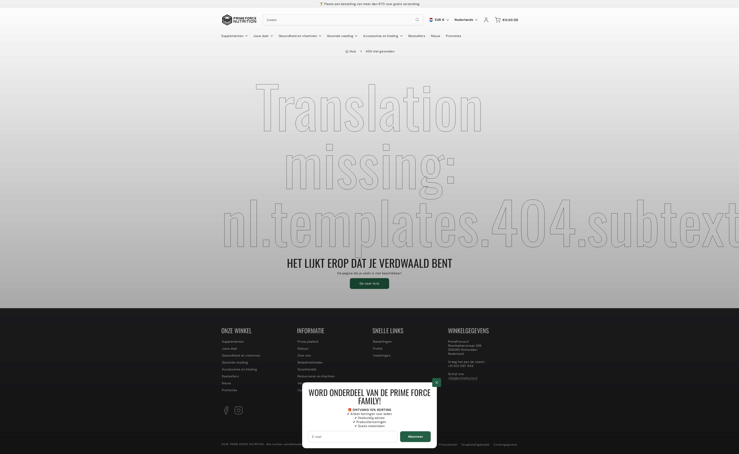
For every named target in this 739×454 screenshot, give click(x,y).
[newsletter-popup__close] (436, 382)
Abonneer (415, 437)
